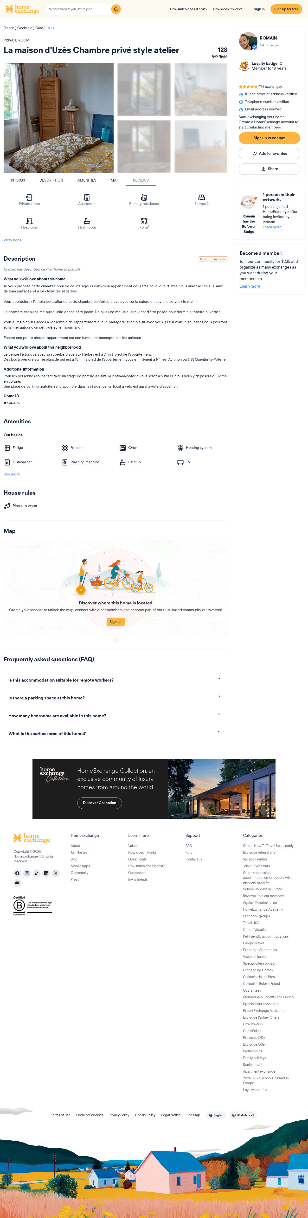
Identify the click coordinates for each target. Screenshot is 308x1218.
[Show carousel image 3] (144, 146)
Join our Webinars (256, 866)
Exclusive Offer (254, 1038)
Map (115, 180)
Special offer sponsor (259, 963)
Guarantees (137, 873)
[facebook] (17, 873)
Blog (74, 859)
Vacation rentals (255, 859)
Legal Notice (171, 1115)
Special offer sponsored (261, 1004)
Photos (18, 180)
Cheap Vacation (255, 930)
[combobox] (83, 9)
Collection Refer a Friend (261, 984)
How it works (253, 1024)
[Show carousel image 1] (144, 89)
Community (79, 873)
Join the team (80, 852)
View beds (12, 240)
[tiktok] (36, 873)
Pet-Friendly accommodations (266, 936)
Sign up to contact (269, 138)
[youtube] (17, 883)
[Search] (116, 9)
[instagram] (27, 873)
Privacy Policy (119, 1115)
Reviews (141, 180)
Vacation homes (255, 957)
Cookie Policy (145, 1115)
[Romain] (248, 41)
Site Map (193, 1115)
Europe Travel (253, 943)
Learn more (272, 227)
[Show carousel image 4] (201, 146)
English (74, 269)
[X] (56, 873)
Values (133, 846)
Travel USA (251, 923)
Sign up (116, 622)
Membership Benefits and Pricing (268, 997)
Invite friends (138, 879)
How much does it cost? (188, 9)
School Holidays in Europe (263, 889)
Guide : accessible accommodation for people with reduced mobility (267, 877)
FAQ (189, 846)
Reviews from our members (264, 896)
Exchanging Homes (258, 970)
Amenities (86, 180)
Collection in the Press (259, 977)
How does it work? (227, 9)
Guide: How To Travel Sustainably (268, 846)
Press (75, 879)
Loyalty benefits (255, 1090)
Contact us (194, 859)
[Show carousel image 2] (201, 89)
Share (273, 169)
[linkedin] (46, 873)
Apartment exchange (259, 1071)
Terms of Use (61, 1115)
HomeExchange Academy (263, 909)
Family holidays (254, 1058)
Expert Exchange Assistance (264, 1011)
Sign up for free (286, 9)
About (75, 846)
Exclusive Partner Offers (261, 1017)
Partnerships (252, 1051)
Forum (190, 852)
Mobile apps (80, 866)
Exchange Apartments (260, 950)
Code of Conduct (89, 1115)
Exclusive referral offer (260, 852)
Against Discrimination (260, 903)
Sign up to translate (213, 259)
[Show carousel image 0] (59, 118)
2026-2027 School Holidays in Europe (266, 1080)
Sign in (259, 9)
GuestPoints (137, 859)
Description (51, 180)
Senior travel (252, 1065)
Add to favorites (273, 153)
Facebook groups (256, 916)
